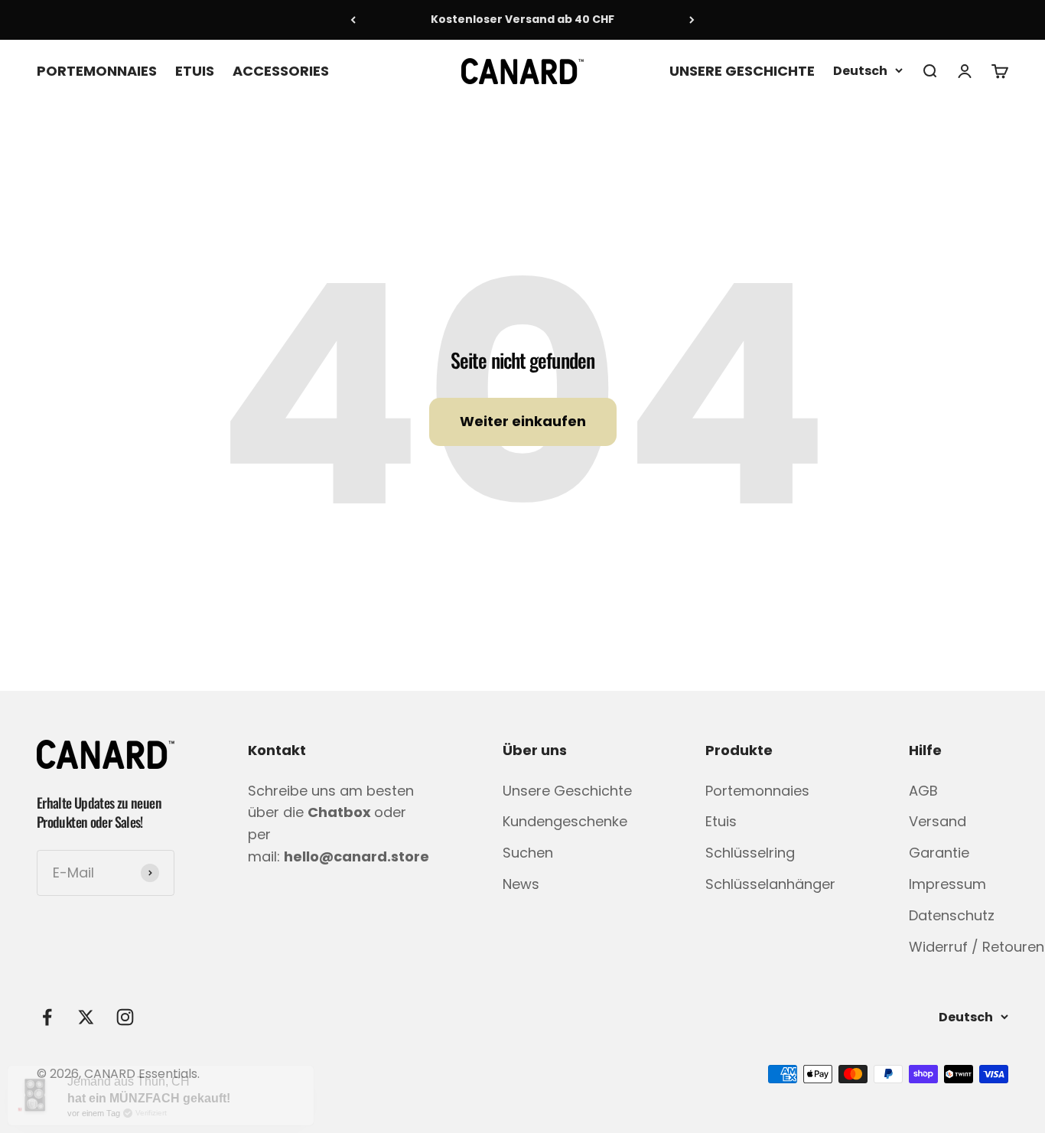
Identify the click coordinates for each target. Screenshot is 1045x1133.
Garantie (939, 852)
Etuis (721, 821)
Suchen (528, 852)
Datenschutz (952, 915)
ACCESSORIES (281, 70)
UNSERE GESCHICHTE (742, 70)
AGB (923, 790)
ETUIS (194, 70)
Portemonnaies (757, 790)
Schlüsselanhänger (770, 884)
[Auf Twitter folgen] (86, 1017)
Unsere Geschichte (567, 790)
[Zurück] (353, 20)
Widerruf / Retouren (976, 946)
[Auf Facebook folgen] (47, 1017)
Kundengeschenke (565, 821)
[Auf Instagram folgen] (125, 1017)
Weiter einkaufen (523, 421)
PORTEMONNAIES (97, 70)
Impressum (947, 884)
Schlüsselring (750, 852)
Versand (937, 821)
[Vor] (692, 20)
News (521, 884)
